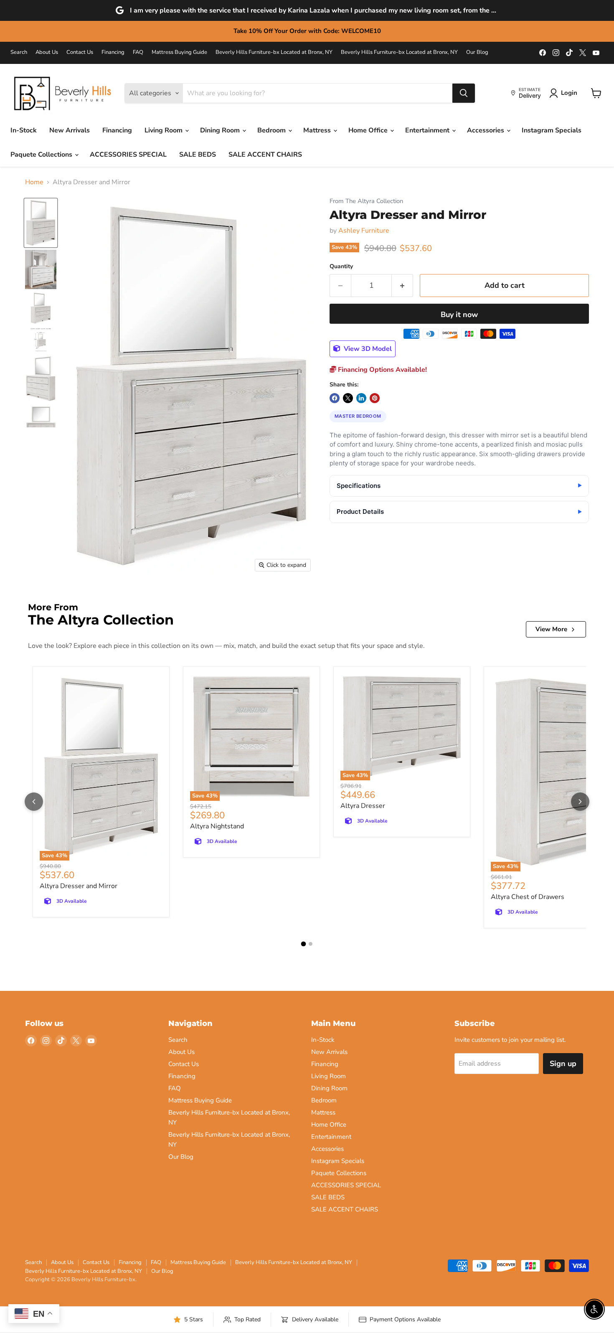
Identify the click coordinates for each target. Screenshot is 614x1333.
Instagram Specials (551, 130)
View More (551, 629)
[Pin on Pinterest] (375, 398)
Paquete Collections (42, 154)
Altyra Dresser (362, 805)
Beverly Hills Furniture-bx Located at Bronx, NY (274, 52)
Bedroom (272, 130)
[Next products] (580, 801)
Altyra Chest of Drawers (527, 896)
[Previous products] (34, 801)
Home (34, 182)
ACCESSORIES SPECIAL (128, 154)
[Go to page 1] (303, 944)
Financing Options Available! (381, 369)
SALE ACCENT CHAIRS (265, 154)
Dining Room (220, 130)
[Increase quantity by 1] (402, 285)
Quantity (341, 266)
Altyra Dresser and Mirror (78, 886)
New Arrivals (69, 130)
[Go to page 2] (310, 944)
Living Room (164, 130)
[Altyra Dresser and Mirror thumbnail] (40, 222)
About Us (47, 52)
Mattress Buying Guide (179, 52)
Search (18, 52)
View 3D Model (367, 348)
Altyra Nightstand (217, 826)
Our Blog (477, 52)
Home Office (368, 130)
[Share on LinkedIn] (361, 398)
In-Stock (23, 130)
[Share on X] (348, 398)
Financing (112, 52)
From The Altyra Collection (366, 201)
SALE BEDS (197, 154)
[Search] (463, 93)
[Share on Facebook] (335, 398)
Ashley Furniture (363, 230)
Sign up (563, 1064)
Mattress (317, 130)
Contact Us (79, 52)
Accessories (486, 130)
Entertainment (428, 130)
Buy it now (459, 315)
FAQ (138, 52)
